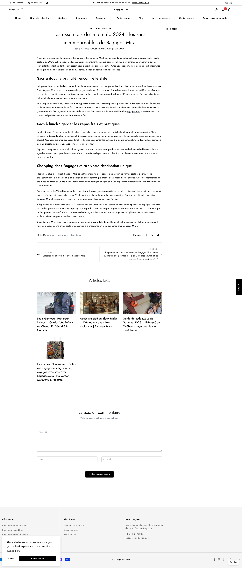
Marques (80, 18)
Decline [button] (10, 558)
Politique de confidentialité (15, 534)
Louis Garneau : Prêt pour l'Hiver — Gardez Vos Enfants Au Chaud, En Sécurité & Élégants (55, 324)
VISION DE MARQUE (74, 525)
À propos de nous (161, 18)
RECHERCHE (70, 534)
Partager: (137, 235)
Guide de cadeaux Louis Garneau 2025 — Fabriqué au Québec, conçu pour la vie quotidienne (141, 324)
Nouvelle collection (39, 18)
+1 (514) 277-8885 (134, 534)
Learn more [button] (13, 550)
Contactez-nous (186, 18)
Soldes (61, 18)
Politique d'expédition (12, 530)
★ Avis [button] (239, 287)
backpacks (51, 235)
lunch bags (63, 235)
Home (18, 18)
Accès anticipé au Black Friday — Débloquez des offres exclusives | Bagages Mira (98, 322)
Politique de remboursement (15, 525)
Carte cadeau (123, 18)
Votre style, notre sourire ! (99, 28)
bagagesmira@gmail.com (137, 537)
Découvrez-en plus (140, 2)
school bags (75, 235)
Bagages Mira (133, 111)
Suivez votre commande (215, 18)
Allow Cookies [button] (37, 558)
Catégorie (101, 18)
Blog (141, 18)
